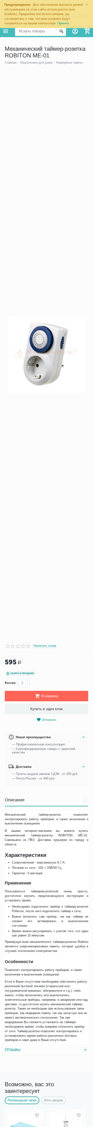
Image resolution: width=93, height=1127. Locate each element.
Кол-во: (10, 683)
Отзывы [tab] (13, 1049)
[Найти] (61, 31)
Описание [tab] (15, 800)
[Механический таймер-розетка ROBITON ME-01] (46, 354)
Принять (63, 23)
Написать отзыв (44, 645)
